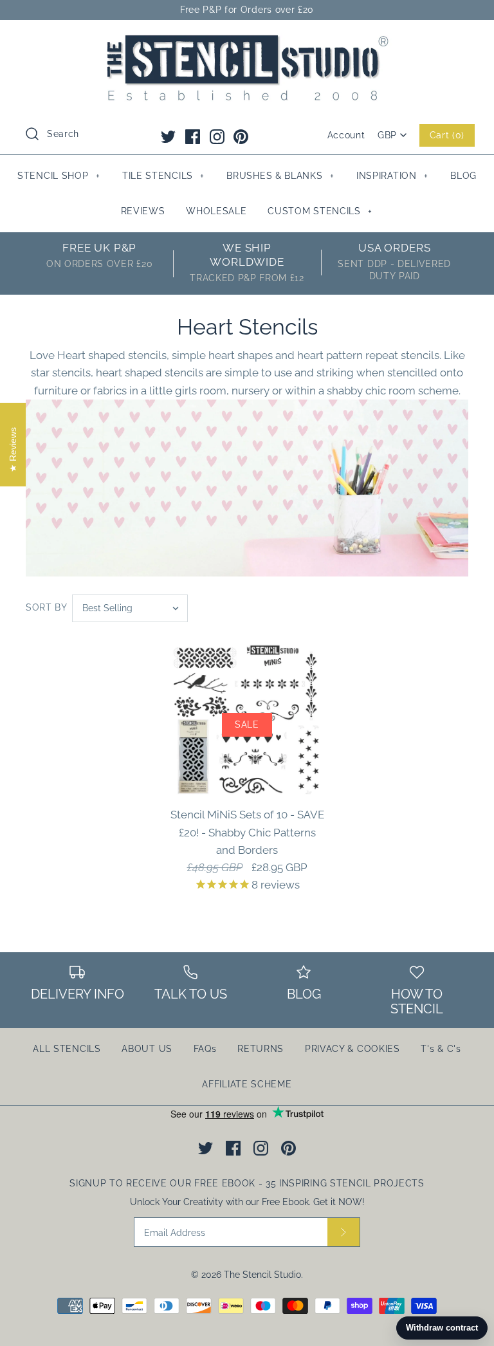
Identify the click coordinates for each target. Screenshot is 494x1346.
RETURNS (260, 1049)
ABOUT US (147, 1049)
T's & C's (441, 1049)
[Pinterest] (240, 136)
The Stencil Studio (262, 1274)
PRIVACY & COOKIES (352, 1049)
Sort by (47, 607)
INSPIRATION (392, 176)
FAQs (205, 1049)
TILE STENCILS (163, 176)
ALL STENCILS (66, 1049)
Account (346, 135)
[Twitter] (168, 136)
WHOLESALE (216, 211)
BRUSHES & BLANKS (280, 176)
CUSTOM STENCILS (320, 211)
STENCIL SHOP (58, 176)
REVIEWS (143, 211)
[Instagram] (217, 136)
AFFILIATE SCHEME (246, 1084)
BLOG (463, 176)
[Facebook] (192, 136)
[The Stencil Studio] (247, 41)
